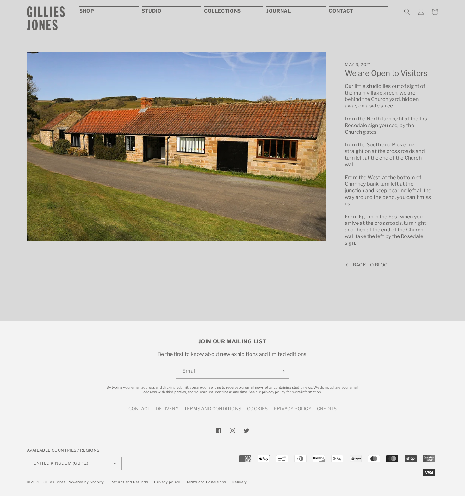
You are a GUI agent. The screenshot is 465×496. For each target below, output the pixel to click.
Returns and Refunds (129, 482)
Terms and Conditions (212, 408)
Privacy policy (167, 482)
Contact (139, 408)
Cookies (257, 408)
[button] (407, 12)
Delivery (167, 408)
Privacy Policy (292, 408)
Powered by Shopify (85, 482)
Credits (327, 408)
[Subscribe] (282, 371)
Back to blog (370, 265)
